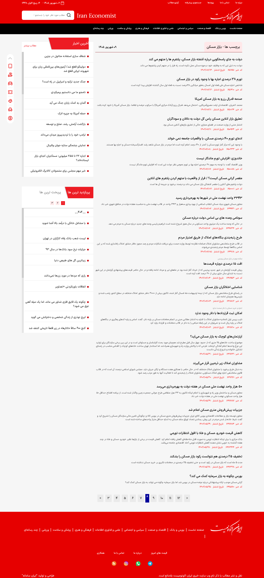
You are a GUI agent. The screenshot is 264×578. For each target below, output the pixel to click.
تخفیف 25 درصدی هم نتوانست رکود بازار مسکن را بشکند (206, 456)
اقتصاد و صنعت (204, 28)
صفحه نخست (236, 28)
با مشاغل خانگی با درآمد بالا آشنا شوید (64, 223)
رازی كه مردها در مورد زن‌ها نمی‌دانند (65, 276)
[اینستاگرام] (126, 563)
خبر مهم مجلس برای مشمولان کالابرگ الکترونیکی (58, 171)
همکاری (101, 553)
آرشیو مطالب (173, 2)
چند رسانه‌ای (98, 28)
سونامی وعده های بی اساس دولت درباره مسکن (212, 218)
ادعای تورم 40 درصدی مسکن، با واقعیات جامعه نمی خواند (205, 138)
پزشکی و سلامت (124, 28)
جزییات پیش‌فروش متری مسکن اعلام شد (215, 410)
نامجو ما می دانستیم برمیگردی (68, 92)
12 (178, 498)
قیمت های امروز (159, 553)
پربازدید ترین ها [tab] (79, 192)
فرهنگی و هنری (142, 28)
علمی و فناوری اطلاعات (163, 28)
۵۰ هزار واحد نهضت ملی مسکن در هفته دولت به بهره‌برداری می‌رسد (199, 386)
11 (170, 498)
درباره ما (238, 2)
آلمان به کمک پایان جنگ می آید (67, 103)
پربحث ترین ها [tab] (50, 192)
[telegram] (150, 563)
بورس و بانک (220, 28)
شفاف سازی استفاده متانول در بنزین (65, 56)
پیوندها (211, 2)
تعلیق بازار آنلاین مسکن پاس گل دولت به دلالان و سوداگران (204, 119)
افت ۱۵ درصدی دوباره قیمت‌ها (223, 264)
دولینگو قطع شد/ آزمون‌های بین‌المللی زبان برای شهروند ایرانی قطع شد (61, 69)
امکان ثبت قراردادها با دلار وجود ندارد (218, 313)
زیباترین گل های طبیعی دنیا (70, 260)
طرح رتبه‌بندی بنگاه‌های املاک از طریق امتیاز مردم (210, 237)
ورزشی (110, 28)
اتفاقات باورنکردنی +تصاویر (70, 287)
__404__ (80, 212)
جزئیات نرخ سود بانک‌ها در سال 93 (66, 249)
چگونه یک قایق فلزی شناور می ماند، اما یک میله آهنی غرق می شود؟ (57, 304)
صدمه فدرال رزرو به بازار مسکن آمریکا (218, 99)
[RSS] (114, 563)
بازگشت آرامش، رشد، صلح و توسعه (66, 124)
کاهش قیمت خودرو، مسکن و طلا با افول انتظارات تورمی (206, 433)
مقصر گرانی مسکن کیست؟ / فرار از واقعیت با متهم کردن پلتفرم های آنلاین (194, 178)
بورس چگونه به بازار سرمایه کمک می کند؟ (216, 476)
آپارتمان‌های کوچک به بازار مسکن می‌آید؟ (216, 336)
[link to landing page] (226, 16)
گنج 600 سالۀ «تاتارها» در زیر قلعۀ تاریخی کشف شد (57, 328)
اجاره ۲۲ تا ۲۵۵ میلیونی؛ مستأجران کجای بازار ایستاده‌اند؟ (61, 158)
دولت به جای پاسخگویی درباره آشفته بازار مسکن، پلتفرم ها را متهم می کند (195, 59)
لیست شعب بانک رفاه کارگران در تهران (64, 238)
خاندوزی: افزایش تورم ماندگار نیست (219, 158)
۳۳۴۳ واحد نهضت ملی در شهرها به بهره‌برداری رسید (209, 198)
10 (162, 498)
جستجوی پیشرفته (193, 2)
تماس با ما (224, 2)
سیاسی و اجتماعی (185, 28)
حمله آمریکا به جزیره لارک (72, 114)
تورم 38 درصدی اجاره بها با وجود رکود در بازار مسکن (209, 79)
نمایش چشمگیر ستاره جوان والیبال (66, 145)
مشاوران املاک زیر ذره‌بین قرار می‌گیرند (217, 363)
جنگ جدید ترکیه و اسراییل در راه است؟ (64, 82)
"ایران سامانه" (29, 576)
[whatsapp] (138, 563)
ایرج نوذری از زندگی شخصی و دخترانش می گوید (58, 317)
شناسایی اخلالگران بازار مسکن (223, 287)
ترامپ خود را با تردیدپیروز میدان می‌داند (63, 135)
